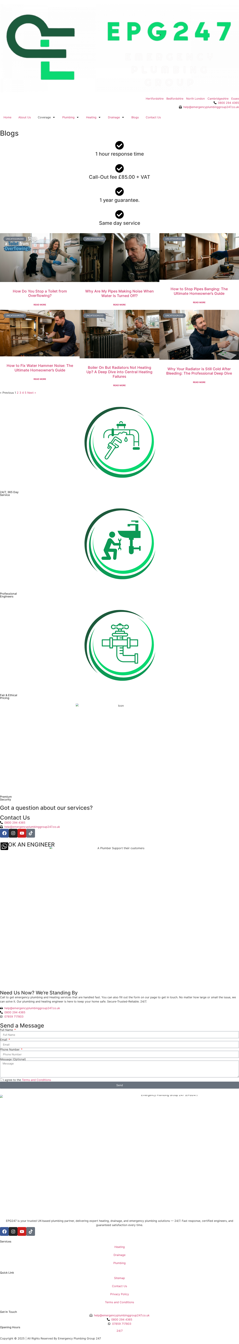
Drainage (114, 117)
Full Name (7, 1029)
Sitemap (119, 1278)
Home (7, 117)
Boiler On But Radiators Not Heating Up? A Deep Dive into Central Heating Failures (119, 371)
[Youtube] (21, 833)
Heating (91, 117)
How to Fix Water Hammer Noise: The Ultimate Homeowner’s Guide (40, 367)
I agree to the (27, 1080)
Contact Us (153, 117)
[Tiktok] (30, 833)
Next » (31, 392)
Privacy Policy (119, 1294)
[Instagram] (13, 833)
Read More (40, 304)
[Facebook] (4, 833)
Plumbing (68, 117)
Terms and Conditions (36, 1080)
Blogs (135, 117)
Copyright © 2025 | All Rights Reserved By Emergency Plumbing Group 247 (50, 1338)
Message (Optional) (13, 1059)
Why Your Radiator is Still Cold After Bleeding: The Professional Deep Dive (199, 371)
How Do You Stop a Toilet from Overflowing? (40, 293)
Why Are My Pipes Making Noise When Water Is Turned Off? (119, 293)
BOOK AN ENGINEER (27, 844)
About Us (24, 117)
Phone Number (10, 1049)
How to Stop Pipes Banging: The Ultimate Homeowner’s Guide (199, 291)
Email (4, 1039)
